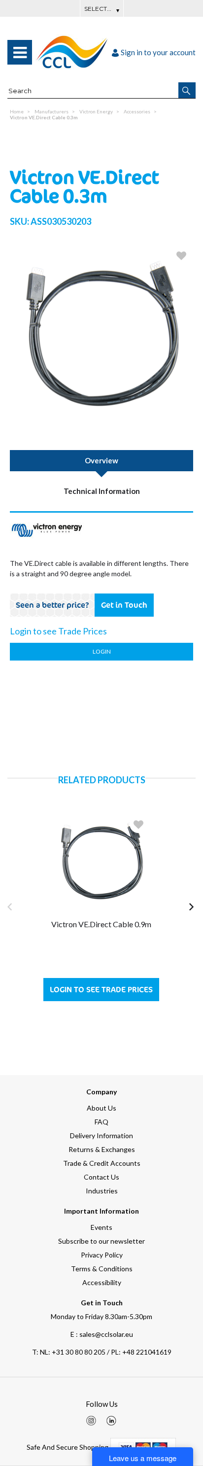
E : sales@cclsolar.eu (101, 1334)
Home (17, 111)
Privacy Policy (102, 1255)
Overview (101, 460)
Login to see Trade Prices (101, 989)
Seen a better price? (52, 604)
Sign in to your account (158, 52)
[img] (91, 1421)
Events (101, 1227)
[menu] (19, 52)
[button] (187, 90)
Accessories (137, 111)
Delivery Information (101, 1135)
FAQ (101, 1121)
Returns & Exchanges (101, 1149)
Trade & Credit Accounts (101, 1163)
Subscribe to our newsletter (101, 1241)
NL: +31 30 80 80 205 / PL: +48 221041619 (101, 1352)
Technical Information (102, 491)
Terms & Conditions (102, 1268)
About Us (101, 1108)
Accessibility (101, 1282)
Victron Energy (96, 111)
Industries (102, 1191)
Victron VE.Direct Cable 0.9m (101, 924)
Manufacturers (51, 111)
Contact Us (101, 1177)
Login (102, 651)
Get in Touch (124, 604)
